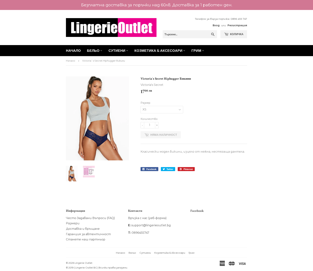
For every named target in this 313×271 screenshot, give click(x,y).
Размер (145, 102)
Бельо (93, 50)
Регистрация (237, 25)
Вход (216, 25)
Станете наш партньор (85, 239)
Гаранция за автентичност (88, 234)
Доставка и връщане (83, 228)
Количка (236, 34)
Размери (73, 223)
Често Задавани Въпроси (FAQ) (90, 218)
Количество (149, 119)
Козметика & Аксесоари (158, 50)
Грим (196, 50)
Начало (73, 50)
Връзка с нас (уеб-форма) (147, 218)
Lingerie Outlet (83, 262)
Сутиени (117, 50)
